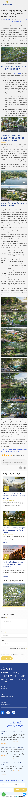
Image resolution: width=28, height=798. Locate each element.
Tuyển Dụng (10, 534)
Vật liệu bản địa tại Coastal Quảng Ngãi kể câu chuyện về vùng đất (13, 564)
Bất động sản (17, 22)
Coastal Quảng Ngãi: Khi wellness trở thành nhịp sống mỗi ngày (14, 496)
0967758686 (4, 688)
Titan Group (9, 796)
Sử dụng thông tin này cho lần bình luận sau (12, 654)
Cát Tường (5, 500)
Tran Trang (7, 19)
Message (3, 617)
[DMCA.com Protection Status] (20, 796)
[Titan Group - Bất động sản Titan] (6, 3)
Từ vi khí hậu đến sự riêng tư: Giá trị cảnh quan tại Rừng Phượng (14, 530)
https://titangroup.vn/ (5, 704)
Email (2, 640)
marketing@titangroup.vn (7, 696)
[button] (24, 594)
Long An (16, 602)
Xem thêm (5, 508)
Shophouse (9, 602)
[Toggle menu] (24, 3)
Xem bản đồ (3, 743)
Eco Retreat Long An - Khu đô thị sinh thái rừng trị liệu (13, 463)
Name (2, 632)
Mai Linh (4, 534)
